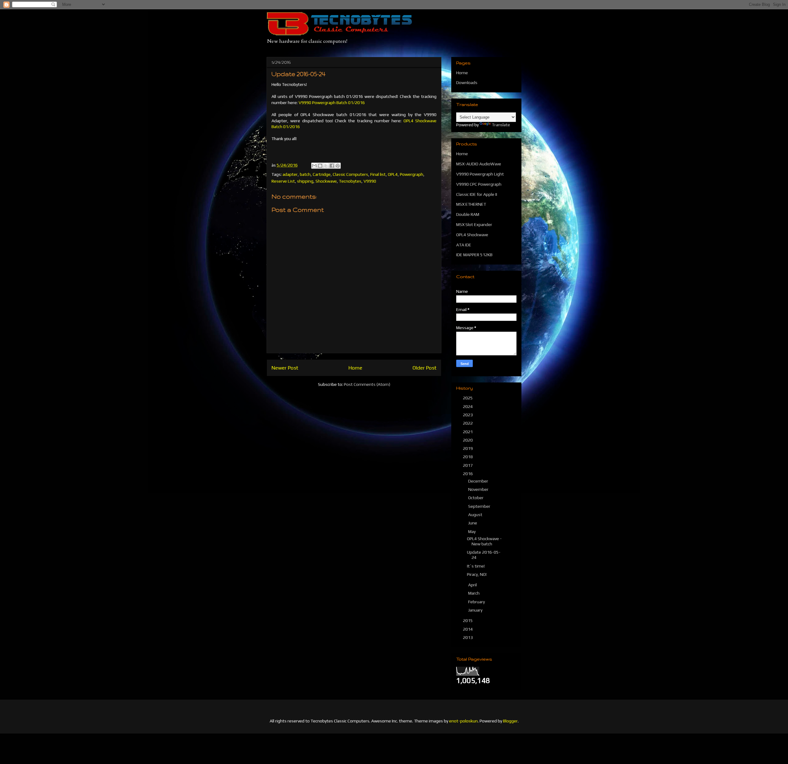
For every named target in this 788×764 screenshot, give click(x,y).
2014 (468, 629)
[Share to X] (326, 166)
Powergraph (411, 174)
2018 (468, 456)
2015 (468, 620)
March (474, 593)
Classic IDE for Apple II (476, 194)
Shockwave (326, 181)
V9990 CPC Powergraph (478, 184)
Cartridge (322, 174)
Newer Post (284, 368)
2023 (468, 414)
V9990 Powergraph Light (480, 174)
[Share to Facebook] (332, 166)
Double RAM (467, 214)
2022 (468, 423)
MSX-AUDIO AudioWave (478, 163)
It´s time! (476, 566)
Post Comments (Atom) (367, 384)
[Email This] (314, 166)
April (473, 584)
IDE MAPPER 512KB (474, 254)
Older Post (424, 368)
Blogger (510, 720)
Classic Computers (350, 174)
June (473, 522)
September (479, 506)
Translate (501, 124)
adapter (290, 174)
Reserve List (283, 181)
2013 (468, 637)
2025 (468, 397)
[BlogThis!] (320, 166)
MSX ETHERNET (471, 204)
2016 (468, 473)
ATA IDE (463, 244)
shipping (305, 181)
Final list (378, 174)
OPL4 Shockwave (472, 234)
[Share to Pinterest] (338, 166)
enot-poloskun (463, 720)
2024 (468, 406)
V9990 (370, 181)
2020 (468, 440)
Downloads (466, 82)
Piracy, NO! (477, 574)
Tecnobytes (350, 181)
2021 (468, 431)
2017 (468, 465)
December (478, 481)
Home (355, 368)
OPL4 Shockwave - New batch (484, 541)
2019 (468, 448)
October (476, 497)
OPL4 (393, 174)
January (475, 610)
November (478, 489)
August (475, 514)
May (472, 531)
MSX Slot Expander (474, 224)
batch (305, 174)
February (477, 601)
